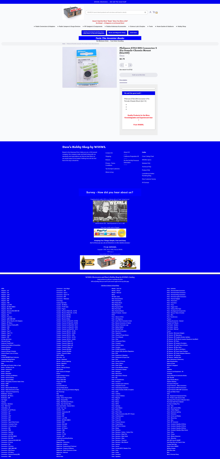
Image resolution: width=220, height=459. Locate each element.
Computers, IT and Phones (8, 410)
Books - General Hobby (7, 379)
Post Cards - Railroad (172, 329)
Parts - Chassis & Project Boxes (120, 335)
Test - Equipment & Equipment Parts (176, 395)
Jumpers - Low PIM (62, 418)
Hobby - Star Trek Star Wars (64, 404)
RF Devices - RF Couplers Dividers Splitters (178, 337)
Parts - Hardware (116, 371)
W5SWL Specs (146, 160)
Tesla (168, 393)
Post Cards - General (172, 327)
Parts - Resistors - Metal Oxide (120, 436)
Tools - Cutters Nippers (173, 410)
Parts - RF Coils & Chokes (118, 426)
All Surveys (145, 182)
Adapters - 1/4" (5, 290)
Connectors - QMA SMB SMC (9, 448)
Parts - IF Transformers (118, 379)
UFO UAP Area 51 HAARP (173, 440)
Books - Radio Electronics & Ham (10, 389)
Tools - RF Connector (172, 422)
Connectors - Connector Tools (9, 424)
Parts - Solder (115, 452)
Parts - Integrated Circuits (118, 385)
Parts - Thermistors (172, 300)
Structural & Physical (172, 383)
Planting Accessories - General (175, 321)
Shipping (108, 156)
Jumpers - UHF (60, 436)
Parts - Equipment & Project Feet (120, 357)
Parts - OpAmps (116, 406)
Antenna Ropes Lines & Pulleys (9, 353)
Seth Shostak (170, 377)
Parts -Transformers (172, 317)
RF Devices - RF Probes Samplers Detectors (178, 353)
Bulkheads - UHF (5, 397)
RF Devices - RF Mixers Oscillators (176, 349)
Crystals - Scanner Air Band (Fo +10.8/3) (67, 323)
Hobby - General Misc (62, 399)
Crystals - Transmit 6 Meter (64, 353)
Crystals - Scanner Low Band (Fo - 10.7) (67, 329)
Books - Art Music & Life (7, 367)
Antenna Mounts (5, 349)
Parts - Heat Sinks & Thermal (119, 375)
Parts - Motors (115, 401)
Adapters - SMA (5, 327)
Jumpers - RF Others (62, 428)
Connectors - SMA (6, 456)
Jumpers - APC (61, 410)
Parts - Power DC (116, 420)
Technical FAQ (146, 166)
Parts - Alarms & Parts (117, 317)
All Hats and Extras (6, 339)
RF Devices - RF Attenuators (174, 335)
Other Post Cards (116, 308)
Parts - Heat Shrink (117, 373)
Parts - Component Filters (118, 341)
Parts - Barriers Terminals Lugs (120, 325)
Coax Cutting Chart (148, 156)
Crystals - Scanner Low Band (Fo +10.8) (67, 327)
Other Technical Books (118, 311)
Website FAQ (146, 163)
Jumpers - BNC (61, 414)
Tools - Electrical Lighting (174, 412)
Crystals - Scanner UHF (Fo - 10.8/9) (66, 333)
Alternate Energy (5, 341)
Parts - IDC (114, 377)
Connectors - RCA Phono (8, 450)
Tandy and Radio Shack (173, 391)
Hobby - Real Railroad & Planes (65, 401)
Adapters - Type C (6, 331)
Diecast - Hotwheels (62, 359)
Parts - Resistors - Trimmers (119, 440)
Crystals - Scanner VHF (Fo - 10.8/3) (66, 339)
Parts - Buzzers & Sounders (119, 331)
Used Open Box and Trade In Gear (176, 442)
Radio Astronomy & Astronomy (175, 359)
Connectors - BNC (6, 420)
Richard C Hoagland (172, 365)
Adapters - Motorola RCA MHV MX (10, 311)
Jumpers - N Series (62, 426)
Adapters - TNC (5, 329)
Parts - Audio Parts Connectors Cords (122, 321)
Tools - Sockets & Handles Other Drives (177, 430)
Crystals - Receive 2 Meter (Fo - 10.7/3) (67, 311)
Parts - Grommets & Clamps (119, 369)
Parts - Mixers (115, 399)
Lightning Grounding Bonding (65, 438)
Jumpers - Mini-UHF (62, 424)
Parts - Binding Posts (117, 329)
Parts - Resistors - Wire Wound (120, 442)
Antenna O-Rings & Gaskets (8, 351)
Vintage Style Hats (172, 444)
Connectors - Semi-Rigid (63, 288)
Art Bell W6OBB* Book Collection (10, 357)
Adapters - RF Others (6, 323)
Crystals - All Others (62, 304)
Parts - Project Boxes (117, 424)
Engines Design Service (63, 375)
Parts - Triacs (170, 304)
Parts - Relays (115, 428)
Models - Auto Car (116, 288)
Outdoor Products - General (119, 313)
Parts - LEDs (115, 391)
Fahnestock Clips (61, 377)
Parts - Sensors (116, 444)
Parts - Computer (116, 343)
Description (123, 80)
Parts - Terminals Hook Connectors (176, 292)
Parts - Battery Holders (118, 327)
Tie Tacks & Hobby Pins (173, 404)
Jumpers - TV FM (61, 434)
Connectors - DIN (5, 428)
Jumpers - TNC (60, 432)
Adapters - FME (5, 302)
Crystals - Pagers (61, 308)
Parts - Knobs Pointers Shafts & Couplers (123, 389)
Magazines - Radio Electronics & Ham (67, 450)
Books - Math (4, 385)
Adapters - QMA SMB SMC (8, 319)
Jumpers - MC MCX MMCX (64, 420)
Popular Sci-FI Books (172, 323)
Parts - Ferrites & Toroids (118, 361)
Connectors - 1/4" (5, 412)
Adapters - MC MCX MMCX (8, 306)
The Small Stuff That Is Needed (175, 401)
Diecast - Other (60, 365)
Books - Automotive (6, 369)
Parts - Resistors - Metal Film (119, 434)
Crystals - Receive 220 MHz (64, 315)
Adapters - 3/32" (5, 294)
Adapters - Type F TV (6, 333)
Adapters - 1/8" (5, 292)
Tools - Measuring (172, 418)
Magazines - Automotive (63, 442)
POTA (113, 315)
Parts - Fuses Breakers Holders (120, 367)
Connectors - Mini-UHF (7, 438)
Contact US (109, 153)
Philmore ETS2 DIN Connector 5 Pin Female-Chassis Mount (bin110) (83, 43)
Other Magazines (116, 304)
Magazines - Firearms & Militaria (65, 448)
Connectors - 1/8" (5, 414)
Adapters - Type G (6, 335)
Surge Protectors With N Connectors (176, 387)
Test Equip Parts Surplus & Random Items (178, 399)
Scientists (169, 373)
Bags (2, 363)
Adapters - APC (5, 296)
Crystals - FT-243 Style (62, 306)
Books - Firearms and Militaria (9, 375)
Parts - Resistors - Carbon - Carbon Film (122, 432)
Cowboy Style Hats (62, 302)
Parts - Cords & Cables (118, 345)
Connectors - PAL (6, 444)
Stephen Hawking (171, 381)
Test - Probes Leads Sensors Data (176, 397)
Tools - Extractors (171, 414)
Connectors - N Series (7, 442)
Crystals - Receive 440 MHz (64, 317)
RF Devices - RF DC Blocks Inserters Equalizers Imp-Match (182, 339)
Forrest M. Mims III (62, 385)
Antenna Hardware (6, 347)
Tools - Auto (170, 406)
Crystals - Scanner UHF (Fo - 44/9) (65, 335)
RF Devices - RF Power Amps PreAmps (177, 351)
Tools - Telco (170, 432)
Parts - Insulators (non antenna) (120, 383)
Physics (169, 319)
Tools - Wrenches (171, 438)
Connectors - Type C (62, 292)
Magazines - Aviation (62, 444)
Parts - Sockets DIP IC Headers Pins (121, 448)
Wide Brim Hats (171, 450)
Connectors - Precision (7, 446)
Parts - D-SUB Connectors (118, 349)
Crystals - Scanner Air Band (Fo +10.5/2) (67, 321)
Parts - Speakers (116, 456)
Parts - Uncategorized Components (176, 311)
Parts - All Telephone (117, 319)
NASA (113, 294)
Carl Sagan (4, 399)
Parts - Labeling (116, 393)
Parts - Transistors (172, 302)
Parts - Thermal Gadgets (173, 298)
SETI (168, 367)
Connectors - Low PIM (7, 434)
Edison (58, 373)
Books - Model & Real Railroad (9, 387)
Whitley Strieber (171, 448)
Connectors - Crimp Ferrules (8, 426)
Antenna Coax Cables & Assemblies (10, 345)
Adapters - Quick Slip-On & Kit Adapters (12, 321)
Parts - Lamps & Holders (118, 395)
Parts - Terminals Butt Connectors (176, 290)
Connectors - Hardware (7, 432)
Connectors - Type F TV (63, 294)
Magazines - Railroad (62, 452)
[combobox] (114, 12)
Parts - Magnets (116, 397)
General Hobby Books (62, 387)
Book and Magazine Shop (117, 32)
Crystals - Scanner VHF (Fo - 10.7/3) (66, 337)
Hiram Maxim (60, 395)
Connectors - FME (6, 430)
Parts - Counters (116, 347)
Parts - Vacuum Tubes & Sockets (175, 313)
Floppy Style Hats (61, 381)
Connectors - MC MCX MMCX (9, 436)
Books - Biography (6, 373)
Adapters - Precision (6, 317)
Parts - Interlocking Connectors (120, 387)
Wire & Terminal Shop (173, 454)
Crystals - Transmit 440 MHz (64, 351)
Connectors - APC (6, 418)
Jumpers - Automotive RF (63, 412)
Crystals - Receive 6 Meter (63, 319)
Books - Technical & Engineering (10, 391)
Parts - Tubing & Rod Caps (174, 308)
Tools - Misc (170, 420)
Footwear (59, 383)
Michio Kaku (60, 456)
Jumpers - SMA (61, 430)
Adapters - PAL (5, 315)
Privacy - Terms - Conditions (111, 164)
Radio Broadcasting (172, 361)
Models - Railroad (116, 292)
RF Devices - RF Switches (174, 355)
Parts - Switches (171, 288)
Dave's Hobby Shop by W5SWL (84, 147)
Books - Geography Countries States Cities (12, 381)
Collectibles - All (5, 408)
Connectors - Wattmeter (63, 298)
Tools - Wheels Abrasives (173, 436)
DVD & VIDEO (60, 355)
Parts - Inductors (116, 381)
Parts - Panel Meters (117, 408)
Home (63, 43)
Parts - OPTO (115, 404)
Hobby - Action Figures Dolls (64, 397)
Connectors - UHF (61, 296)
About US (127, 152)
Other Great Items (116, 300)
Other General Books (117, 298)
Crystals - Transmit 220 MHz (64, 349)
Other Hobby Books (117, 302)
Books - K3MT (5, 383)
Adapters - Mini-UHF (6, 308)
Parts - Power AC (116, 418)
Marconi (59, 454)
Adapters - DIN (5, 300)
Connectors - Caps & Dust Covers (10, 422)
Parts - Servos (115, 446)
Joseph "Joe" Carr (61, 408)
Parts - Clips (115, 339)
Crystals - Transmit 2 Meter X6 (64, 341)
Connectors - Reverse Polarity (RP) (10, 454)
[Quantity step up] (130, 65)
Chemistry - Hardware (7, 404)
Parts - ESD (115, 353)
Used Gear (133, 32)
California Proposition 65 (131, 156)
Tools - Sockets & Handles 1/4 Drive (176, 426)
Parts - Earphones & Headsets (120, 355)
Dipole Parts (60, 369)
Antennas (3, 355)
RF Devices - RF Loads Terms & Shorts (177, 345)
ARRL (2, 288)
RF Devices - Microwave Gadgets (175, 333)
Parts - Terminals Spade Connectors (176, 296)
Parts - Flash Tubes (117, 365)
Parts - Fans (115, 359)
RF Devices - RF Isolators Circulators (177, 343)
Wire (168, 452)
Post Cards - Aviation (172, 325)
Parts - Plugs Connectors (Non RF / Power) (123, 414)
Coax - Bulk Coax (5, 406)
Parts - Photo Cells (117, 412)
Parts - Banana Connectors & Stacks (121, 323)
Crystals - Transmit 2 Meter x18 (65, 345)
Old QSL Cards (116, 296)
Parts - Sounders (116, 454)
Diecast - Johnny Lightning (64, 361)
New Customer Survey (149, 179)
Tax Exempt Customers (113, 168)
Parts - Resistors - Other (118, 438)
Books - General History (7, 377)
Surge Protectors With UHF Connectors (177, 389)
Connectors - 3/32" (6, 416)
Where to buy (110, 172)
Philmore (122, 55)
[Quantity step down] (122, 65)
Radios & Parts (171, 363)
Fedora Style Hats (61, 379)
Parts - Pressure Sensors (118, 422)
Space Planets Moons (172, 379)
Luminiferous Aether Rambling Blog (148, 174)
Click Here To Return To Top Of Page (110, 285)
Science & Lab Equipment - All (175, 371)
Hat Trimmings (60, 391)
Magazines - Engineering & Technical (66, 446)
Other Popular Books (117, 306)
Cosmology (60, 300)
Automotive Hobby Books (8, 359)
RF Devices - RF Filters (173, 341)
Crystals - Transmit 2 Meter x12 (65, 343)
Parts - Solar (115, 450)
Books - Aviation (5, 371)
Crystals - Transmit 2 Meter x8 (64, 347)
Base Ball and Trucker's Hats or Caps (11, 365)
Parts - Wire (170, 315)
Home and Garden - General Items (66, 406)
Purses (169, 331)
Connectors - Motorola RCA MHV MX (11, 440)
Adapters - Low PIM (6, 304)
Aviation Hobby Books (7, 361)
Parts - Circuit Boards (117, 337)
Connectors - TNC (61, 290)
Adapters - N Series (6, 313)
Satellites (169, 369)
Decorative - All (61, 357)
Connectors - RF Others (7, 452)
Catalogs (3, 401)
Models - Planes (116, 290)
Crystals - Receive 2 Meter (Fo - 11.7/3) (67, 313)
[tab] (124, 80)
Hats (58, 393)
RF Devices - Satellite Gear (174, 357)
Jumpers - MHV (61, 422)
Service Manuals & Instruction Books (177, 375)
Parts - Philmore (116, 410)
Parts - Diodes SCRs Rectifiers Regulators (123, 351)
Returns (108, 160)
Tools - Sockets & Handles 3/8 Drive (176, 428)
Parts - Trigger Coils (172, 306)
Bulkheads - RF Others (7, 395)
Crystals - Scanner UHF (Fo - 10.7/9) (66, 331)
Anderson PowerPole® (7, 343)
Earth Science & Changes (63, 371)
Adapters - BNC (5, 298)
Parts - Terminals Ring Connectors (176, 294)
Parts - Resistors (116, 430)
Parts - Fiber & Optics (117, 363)
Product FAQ (146, 170)
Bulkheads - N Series (6, 393)
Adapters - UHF (5, 337)
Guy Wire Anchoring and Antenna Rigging (68, 389)
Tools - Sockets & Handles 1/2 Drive (176, 424)
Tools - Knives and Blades (174, 416)
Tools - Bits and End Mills (174, 408)
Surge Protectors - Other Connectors (176, 385)
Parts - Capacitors (116, 333)
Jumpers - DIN (60, 416)
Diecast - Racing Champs (63, 367)
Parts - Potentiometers (118, 416)
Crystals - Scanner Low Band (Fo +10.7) (67, 325)
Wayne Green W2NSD (172, 446)
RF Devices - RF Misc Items (174, 347)
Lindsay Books (60, 440)
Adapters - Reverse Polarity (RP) (9, 325)
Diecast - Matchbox (62, 363)
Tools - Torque (171, 434)
